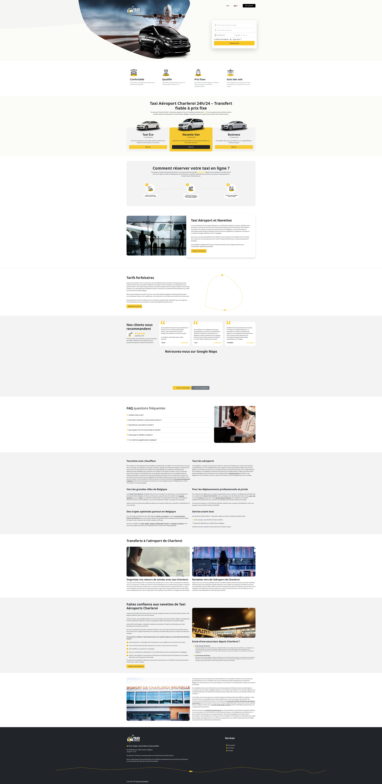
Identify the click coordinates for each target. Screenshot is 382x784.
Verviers (166, 523)
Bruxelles (181, 496)
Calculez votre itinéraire (135, 666)
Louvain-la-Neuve (179, 516)
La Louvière (164, 516)
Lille (254, 496)
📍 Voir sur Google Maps (200, 388)
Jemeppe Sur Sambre (177, 523)
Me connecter (249, 6)
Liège (142, 523)
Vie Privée (231, 748)
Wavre (158, 516)
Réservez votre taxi (198, 251)
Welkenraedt (160, 523)
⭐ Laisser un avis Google (181, 388)
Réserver (148, 147)
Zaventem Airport (234, 473)
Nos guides (231, 745)
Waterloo (153, 523)
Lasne (250, 496)
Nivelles (147, 523)
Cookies (230, 750)
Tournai (200, 498)
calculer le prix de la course (213, 710)
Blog (228, 6)
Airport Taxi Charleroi (142, 781)
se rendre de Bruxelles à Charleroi (221, 705)
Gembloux (130, 498)
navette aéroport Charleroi (223, 498)
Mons (141, 498)
